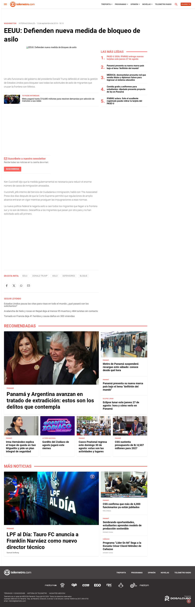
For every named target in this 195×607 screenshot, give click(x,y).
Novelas (146, 4)
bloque (83, 276)
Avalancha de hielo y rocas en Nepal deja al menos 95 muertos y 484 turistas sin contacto (51, 311)
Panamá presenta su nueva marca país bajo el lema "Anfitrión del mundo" (125, 66)
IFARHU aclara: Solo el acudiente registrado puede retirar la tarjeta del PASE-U (124, 101)
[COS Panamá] (86, 587)
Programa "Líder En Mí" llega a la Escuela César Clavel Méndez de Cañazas (122, 546)
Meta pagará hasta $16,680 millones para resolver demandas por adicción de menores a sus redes (58, 100)
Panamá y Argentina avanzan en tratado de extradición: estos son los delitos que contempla (50, 400)
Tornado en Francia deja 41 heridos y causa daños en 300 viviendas (39, 316)
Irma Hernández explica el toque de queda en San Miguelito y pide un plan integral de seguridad (21, 446)
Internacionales (27, 23)
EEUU (24, 276)
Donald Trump (39, 276)
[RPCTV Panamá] (62, 587)
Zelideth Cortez (108, 532)
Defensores (68, 276)
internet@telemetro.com (17, 601)
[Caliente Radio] (121, 587)
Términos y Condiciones (14, 593)
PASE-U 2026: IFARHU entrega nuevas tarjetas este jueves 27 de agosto (125, 57)
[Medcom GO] (51, 587)
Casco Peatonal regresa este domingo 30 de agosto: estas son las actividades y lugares (93, 446)
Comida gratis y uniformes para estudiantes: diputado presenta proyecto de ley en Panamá (126, 89)
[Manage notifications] (189, 601)
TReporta (106, 4)
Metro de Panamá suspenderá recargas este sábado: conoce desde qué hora (120, 367)
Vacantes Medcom (57, 593)
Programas (120, 4)
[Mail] (28, 285)
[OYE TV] (74, 587)
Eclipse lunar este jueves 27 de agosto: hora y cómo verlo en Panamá (121, 405)
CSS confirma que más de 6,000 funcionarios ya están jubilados (121, 506)
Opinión (134, 4)
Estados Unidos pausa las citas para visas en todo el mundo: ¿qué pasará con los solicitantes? (46, 304)
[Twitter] (14, 285)
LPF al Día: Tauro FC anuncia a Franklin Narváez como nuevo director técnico (42, 540)
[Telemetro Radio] (132, 587)
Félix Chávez (107, 511)
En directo (185, 4)
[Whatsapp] (21, 285)
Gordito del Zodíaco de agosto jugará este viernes (55, 445)
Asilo (55, 276)
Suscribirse (12, 169)
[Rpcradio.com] (109, 587)
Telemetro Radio (163, 4)
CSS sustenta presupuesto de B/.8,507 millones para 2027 (129, 445)
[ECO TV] (97, 587)
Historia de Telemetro (37, 593)
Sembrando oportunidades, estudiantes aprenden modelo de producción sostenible (122, 525)
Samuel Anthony (13, 553)
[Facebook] (6, 285)
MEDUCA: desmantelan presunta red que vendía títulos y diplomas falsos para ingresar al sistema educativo (126, 77)
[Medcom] (144, 587)
